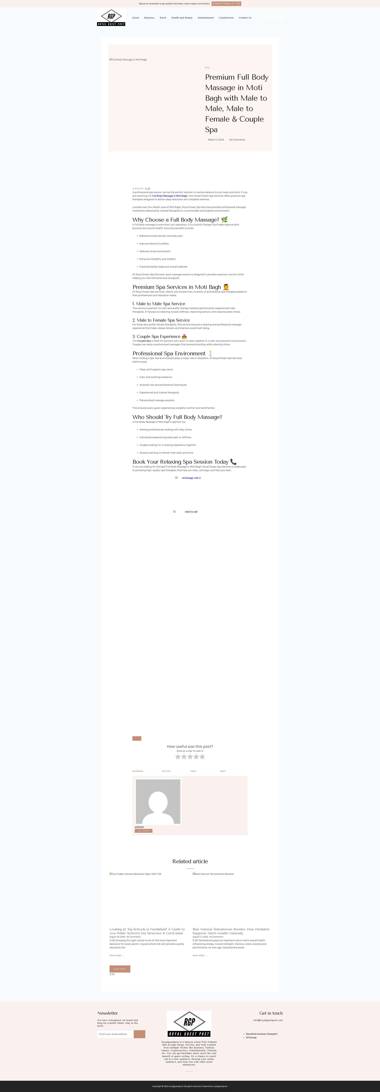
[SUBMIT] (139, 1034)
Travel (162, 17)
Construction (226, 17)
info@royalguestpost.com (268, 1020)
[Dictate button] (136, 738)
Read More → (117, 955)
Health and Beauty (182, 17)
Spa (207, 68)
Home (135, 17)
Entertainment (206, 17)
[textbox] (190, 734)
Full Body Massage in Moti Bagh (169, 195)
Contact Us (245, 17)
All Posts (143, 831)
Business (149, 17)
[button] (226, 3)
